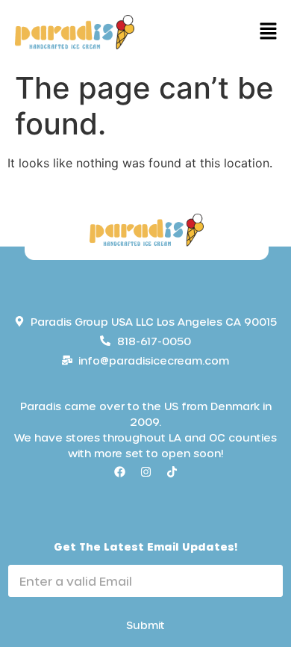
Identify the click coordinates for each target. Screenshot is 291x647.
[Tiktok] (171, 472)
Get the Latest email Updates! (145, 546)
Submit (145, 625)
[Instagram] (145, 472)
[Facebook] (119, 472)
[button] (269, 32)
